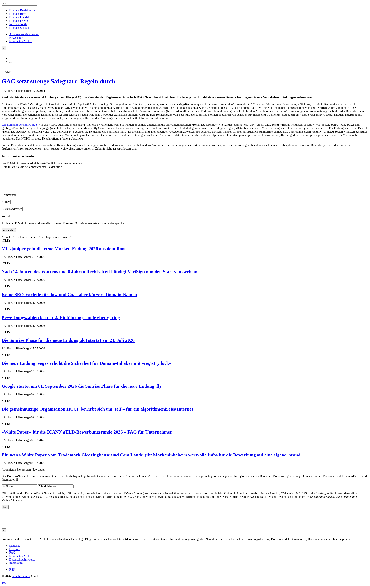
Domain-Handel (19, 17)
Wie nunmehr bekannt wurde (19, 124)
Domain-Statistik (19, 27)
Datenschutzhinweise (22, 559)
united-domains (21, 576)
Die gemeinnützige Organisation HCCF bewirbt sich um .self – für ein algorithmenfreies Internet (97, 409)
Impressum (16, 563)
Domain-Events (18, 20)
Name (6, 201)
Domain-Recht (18, 13)
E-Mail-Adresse (12, 208)
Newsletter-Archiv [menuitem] (20, 41)
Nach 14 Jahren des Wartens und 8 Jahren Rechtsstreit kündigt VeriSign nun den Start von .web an (99, 271)
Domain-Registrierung (22, 10)
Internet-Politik (18, 24)
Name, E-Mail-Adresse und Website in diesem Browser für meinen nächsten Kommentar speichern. (66, 223)
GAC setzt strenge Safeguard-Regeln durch (58, 81)
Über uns (14, 549)
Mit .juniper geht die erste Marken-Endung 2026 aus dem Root (64, 248)
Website (6, 216)
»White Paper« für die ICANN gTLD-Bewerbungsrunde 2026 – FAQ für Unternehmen (87, 431)
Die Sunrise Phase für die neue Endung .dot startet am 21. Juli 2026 (68, 340)
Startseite (14, 545)
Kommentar (9, 195)
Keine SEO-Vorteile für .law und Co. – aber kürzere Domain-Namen (69, 294)
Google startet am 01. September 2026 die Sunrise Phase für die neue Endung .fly (82, 386)
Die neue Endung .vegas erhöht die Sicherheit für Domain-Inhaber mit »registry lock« (86, 363)
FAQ (12, 552)
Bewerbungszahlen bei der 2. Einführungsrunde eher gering (61, 317)
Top (4, 582)
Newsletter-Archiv (20, 556)
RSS (12, 569)
